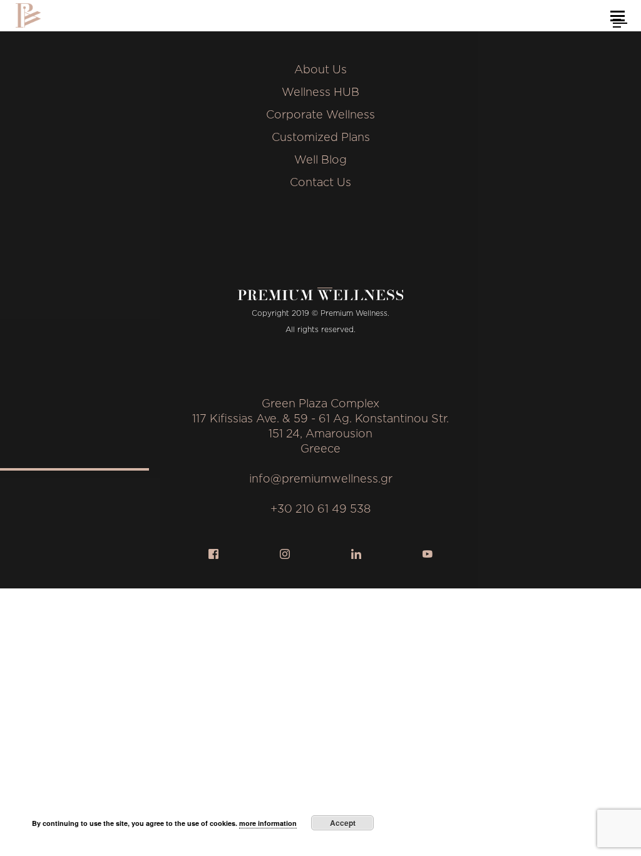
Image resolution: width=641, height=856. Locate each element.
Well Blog (320, 160)
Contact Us (320, 183)
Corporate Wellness (320, 115)
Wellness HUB (320, 92)
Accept (343, 822)
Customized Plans (321, 138)
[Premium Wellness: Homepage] (28, 15)
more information (268, 823)
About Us (320, 70)
